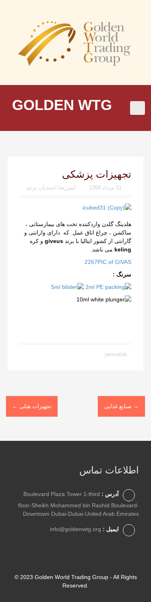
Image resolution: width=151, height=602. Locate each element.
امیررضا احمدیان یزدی (51, 188)
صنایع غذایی (121, 406)
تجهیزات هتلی (32, 406)
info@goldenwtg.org (75, 529)
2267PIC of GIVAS (108, 262)
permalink (115, 354)
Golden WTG (62, 105)
